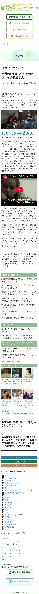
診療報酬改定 (9, 527)
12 (13, 550)
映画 (14, 414)
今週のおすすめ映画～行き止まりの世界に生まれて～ (17, 382)
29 (3, 559)
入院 (6, 500)
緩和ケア (9, 520)
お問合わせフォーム (21, 36)
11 (10, 550)
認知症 (7, 529)
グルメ (7, 488)
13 (16, 550)
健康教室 (8, 498)
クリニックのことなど (13, 483)
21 (19, 553)
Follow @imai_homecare (11, 362)
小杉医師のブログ (19, 466)
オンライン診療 (20, 30)
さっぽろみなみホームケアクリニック (18, 490)
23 (5, 556)
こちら (8, 281)
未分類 (7, 517)
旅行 (6, 510)
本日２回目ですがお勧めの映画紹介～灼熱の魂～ (6, 382)
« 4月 (3, 541)
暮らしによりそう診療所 (13, 515)
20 (16, 553)
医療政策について (11, 502)
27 (16, 556)
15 (3, 553)
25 (11, 556)
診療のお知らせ (10, 524)
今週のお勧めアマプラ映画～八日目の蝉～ (6, 403)
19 (13, 553)
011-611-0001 (21, 23)
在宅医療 (8, 505)
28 (19, 556)
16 (5, 553)
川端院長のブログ (19, 462)
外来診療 (8, 507)
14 (19, 550)
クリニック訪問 (10, 485)
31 (8, 559)
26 (13, 556)
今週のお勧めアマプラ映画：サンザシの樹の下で (17, 404)
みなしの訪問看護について (14, 493)
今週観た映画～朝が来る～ (28, 380)
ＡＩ (6, 476)
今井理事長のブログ (9, 411)
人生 (6, 495)
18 (11, 553)
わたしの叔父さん (18, 133)
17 (8, 553)
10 (8, 550)
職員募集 (8, 522)
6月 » (18, 541)
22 (3, 556)
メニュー (3, 44)
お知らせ (8, 481)
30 (5, 559)
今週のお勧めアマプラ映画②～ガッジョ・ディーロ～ (28, 404)
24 (8, 556)
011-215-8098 (21, 17)
